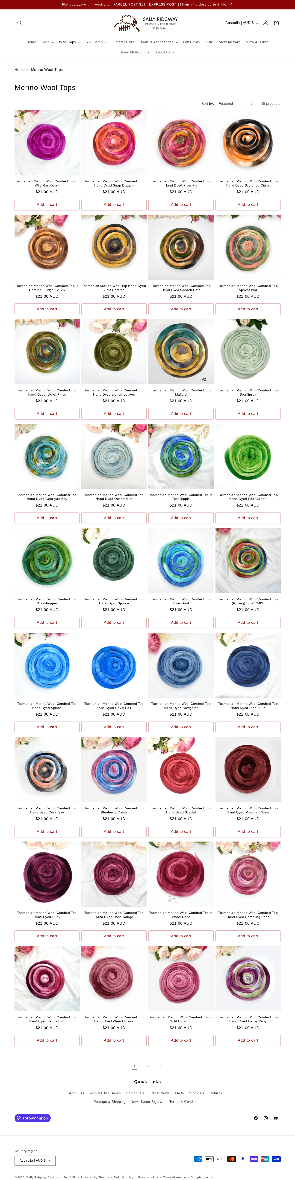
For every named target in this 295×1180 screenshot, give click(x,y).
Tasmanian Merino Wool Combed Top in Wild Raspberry (47, 183)
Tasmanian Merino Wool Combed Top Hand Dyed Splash (47, 706)
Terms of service (174, 1177)
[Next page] (160, 1066)
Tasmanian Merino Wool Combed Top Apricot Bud (248, 288)
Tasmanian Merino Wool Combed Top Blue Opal (181, 601)
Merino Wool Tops (47, 70)
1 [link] (134, 1066)
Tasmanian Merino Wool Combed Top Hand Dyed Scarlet (181, 810)
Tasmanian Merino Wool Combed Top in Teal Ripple (181, 497)
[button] (20, 23)
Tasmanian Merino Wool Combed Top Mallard (181, 392)
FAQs (179, 1093)
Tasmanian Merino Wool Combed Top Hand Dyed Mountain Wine (248, 810)
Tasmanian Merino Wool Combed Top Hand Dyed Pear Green (248, 497)
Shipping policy (202, 1177)
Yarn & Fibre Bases (105, 1093)
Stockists (196, 1093)
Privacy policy (148, 1177)
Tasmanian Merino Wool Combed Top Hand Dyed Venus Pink (47, 1019)
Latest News (159, 1093)
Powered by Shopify (95, 1177)
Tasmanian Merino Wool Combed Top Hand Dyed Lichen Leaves (114, 392)
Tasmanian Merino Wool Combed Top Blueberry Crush (114, 810)
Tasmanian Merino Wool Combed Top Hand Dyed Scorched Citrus (248, 183)
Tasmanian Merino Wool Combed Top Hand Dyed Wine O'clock (114, 1019)
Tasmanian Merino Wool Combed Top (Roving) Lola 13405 (248, 601)
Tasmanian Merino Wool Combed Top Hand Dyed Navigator (181, 706)
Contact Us (135, 1093)
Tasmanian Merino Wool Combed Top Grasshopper (47, 601)
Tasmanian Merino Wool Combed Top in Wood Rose (181, 915)
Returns (215, 1093)
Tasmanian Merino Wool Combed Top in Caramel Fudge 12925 (47, 288)
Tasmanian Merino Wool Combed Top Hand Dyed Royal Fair (114, 706)
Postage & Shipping (110, 1102)
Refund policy (123, 1177)
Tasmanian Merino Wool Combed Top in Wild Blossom (181, 1019)
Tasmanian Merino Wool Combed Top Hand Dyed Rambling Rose (248, 915)
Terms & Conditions (185, 1102)
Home (20, 70)
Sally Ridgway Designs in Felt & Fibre (53, 1177)
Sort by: (207, 103)
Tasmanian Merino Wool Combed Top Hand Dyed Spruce (114, 601)
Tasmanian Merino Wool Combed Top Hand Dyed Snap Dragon (114, 183)
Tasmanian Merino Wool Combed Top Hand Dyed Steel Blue (248, 706)
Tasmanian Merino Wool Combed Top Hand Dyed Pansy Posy (248, 1019)
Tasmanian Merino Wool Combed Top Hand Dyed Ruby (47, 915)
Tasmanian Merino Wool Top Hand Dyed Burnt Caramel (114, 288)
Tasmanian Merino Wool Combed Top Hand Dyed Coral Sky (47, 810)
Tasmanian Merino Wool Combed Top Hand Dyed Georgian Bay (47, 497)
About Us (76, 1093)
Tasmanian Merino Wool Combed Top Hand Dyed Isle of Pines (47, 392)
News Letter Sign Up (148, 1102)
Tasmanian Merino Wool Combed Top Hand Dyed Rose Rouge (114, 915)
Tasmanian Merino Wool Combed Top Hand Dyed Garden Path (181, 288)
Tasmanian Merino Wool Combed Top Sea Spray (248, 392)
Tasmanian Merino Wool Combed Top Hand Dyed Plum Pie (181, 183)
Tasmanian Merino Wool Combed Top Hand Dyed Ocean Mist (114, 497)
